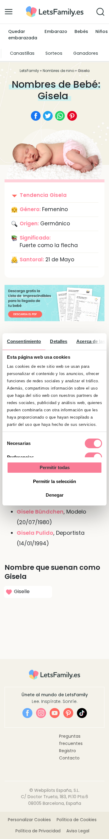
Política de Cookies (77, 820)
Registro (67, 751)
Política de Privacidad (38, 831)
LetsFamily (29, 70)
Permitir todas (55, 467)
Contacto (69, 758)
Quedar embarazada (22, 34)
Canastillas (22, 53)
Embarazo (56, 31)
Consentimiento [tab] (24, 341)
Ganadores (85, 53)
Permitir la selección (54, 481)
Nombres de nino (58, 70)
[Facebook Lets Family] (27, 713)
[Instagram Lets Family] (41, 713)
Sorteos (53, 53)
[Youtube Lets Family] (55, 713)
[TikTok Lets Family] (82, 713)
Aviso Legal (77, 831)
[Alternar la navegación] (9, 11)
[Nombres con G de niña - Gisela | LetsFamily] (55, 8)
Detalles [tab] (58, 341)
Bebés (81, 31)
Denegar (55, 495)
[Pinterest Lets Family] (68, 713)
